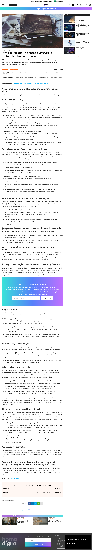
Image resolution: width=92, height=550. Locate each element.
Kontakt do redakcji (63, 548)
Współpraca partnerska (64, 543)
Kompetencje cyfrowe (7, 50)
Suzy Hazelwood (15, 478)
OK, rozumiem (71, 546)
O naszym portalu (62, 540)
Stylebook (60, 538)
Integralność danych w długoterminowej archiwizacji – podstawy (32, 83)
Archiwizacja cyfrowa (43, 485)
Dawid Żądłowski (10, 69)
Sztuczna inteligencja (80, 24)
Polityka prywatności (71, 543)
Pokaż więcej (76, 56)
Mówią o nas (61, 541)
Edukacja (77, 16)
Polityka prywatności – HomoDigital (64, 545)
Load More (46, 530)
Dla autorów (61, 537)
